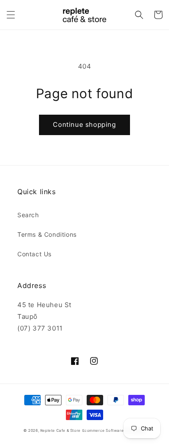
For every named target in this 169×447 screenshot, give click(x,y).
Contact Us (34, 254)
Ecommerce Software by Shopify (114, 430)
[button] (10, 14)
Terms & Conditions (47, 234)
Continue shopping (84, 124)
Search (28, 215)
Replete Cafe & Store (60, 430)
